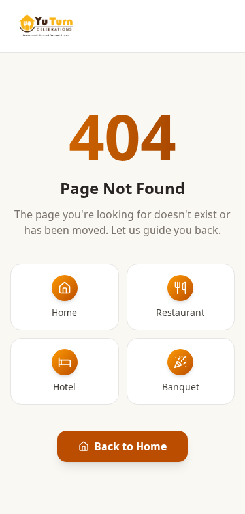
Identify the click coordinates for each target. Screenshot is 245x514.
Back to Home (130, 446)
